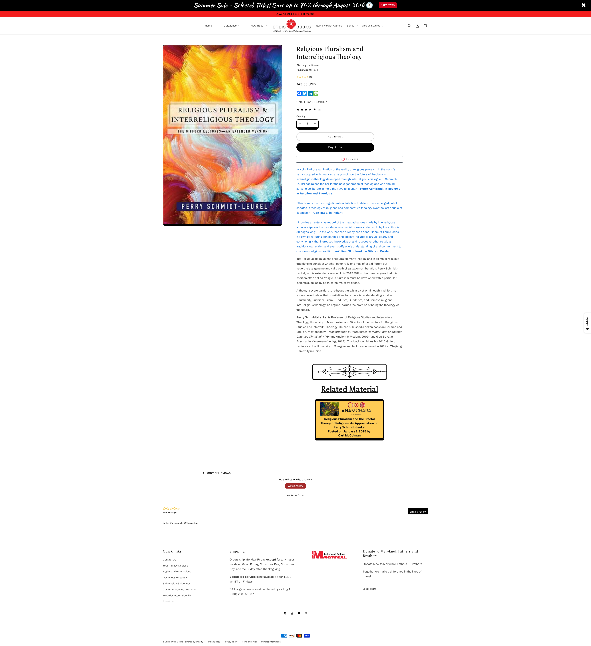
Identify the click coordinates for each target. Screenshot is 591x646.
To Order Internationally (177, 595)
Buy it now (335, 147)
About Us (168, 601)
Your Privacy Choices (175, 565)
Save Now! (387, 5)
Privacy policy (230, 642)
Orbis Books (177, 642)
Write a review (295, 486)
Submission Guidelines (177, 583)
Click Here (370, 588)
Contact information (271, 642)
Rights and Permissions (177, 571)
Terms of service (249, 642)
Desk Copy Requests (175, 577)
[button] (231, 26)
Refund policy (213, 642)
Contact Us (169, 559)
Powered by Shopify (193, 642)
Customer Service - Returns (179, 589)
